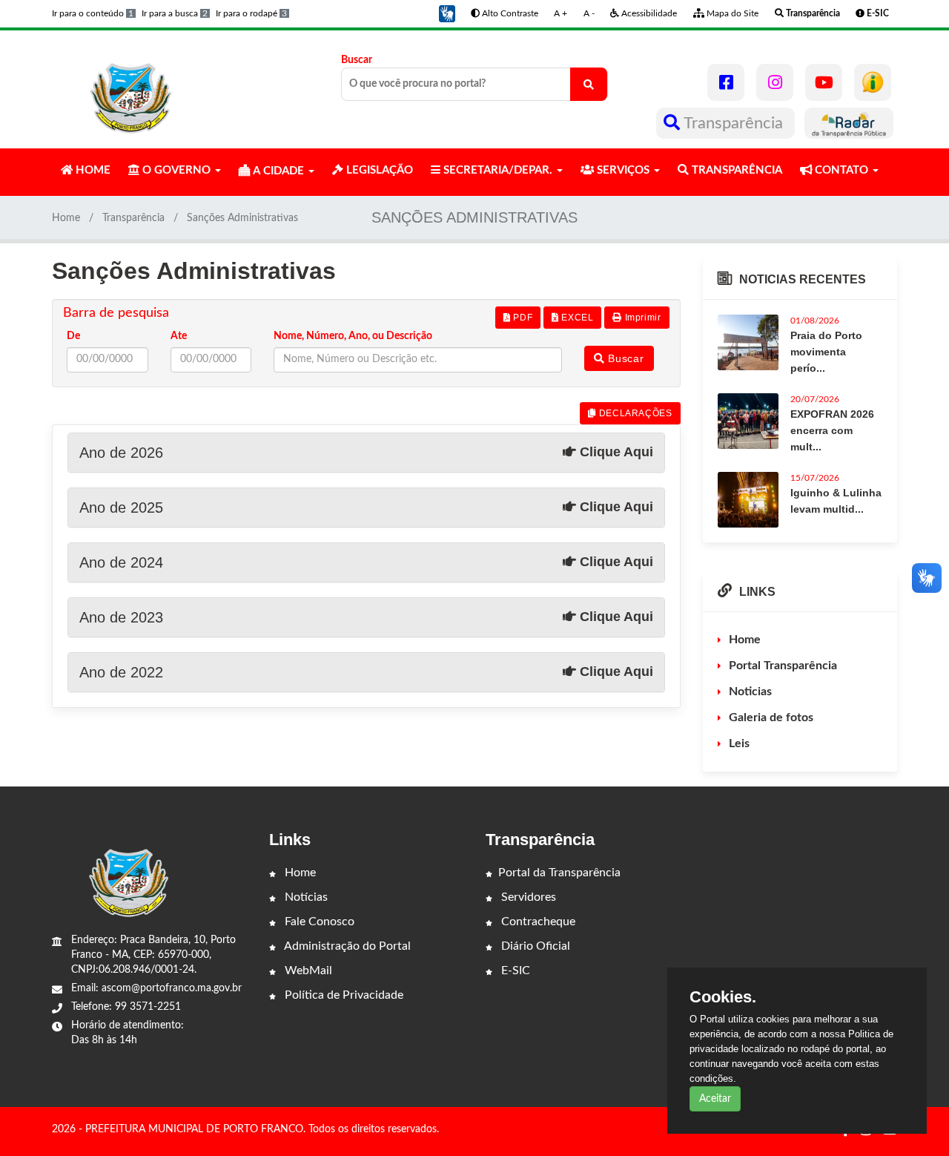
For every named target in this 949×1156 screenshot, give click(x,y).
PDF (521, 317)
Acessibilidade (648, 13)
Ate (179, 336)
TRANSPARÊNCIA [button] (735, 170)
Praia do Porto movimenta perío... (826, 351)
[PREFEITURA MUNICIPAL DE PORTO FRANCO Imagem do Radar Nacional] (848, 123)
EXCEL (576, 317)
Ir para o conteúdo (92, 13)
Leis (739, 743)
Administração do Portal (346, 946)
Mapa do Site (731, 13)
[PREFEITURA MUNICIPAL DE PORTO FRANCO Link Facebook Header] (725, 82)
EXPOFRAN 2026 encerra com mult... (832, 430)
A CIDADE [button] (278, 171)
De (73, 336)
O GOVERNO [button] (176, 170)
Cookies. (723, 997)
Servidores (527, 897)
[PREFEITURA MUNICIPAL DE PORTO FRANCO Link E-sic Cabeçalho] (872, 82)
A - (589, 13)
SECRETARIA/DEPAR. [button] (497, 170)
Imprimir (641, 317)
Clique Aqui (614, 451)
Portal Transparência (783, 665)
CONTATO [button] (841, 170)
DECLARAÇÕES (634, 413)
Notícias (305, 897)
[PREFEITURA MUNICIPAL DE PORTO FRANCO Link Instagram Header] (774, 82)
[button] (447, 13)
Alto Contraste (509, 13)
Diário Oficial (534, 946)
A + (560, 13)
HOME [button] (91, 170)
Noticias (750, 691)
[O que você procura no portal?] (588, 84)
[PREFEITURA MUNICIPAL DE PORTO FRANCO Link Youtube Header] (823, 82)
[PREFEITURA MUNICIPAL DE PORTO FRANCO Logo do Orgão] (132, 89)
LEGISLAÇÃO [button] (378, 170)
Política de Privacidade (342, 995)
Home (66, 218)
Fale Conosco (318, 921)
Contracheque (536, 921)
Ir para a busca (175, 13)
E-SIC (514, 970)
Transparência (733, 123)
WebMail (307, 970)
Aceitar (715, 1099)
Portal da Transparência (559, 873)
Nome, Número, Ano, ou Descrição (353, 336)
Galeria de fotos (771, 717)
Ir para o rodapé (251, 13)
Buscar (356, 60)
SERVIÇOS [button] (623, 170)
